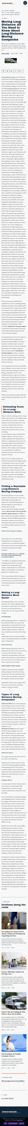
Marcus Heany (5, 53)
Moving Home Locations (8, 77)
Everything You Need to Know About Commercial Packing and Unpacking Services (13, 934)
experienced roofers (12, 88)
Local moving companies (8, 1098)
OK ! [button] (5, 1123)
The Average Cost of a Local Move (13, 1081)
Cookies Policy (19, 1120)
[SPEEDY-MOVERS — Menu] (25, 3)
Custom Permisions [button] (13, 1123)
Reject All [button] (21, 1123)
